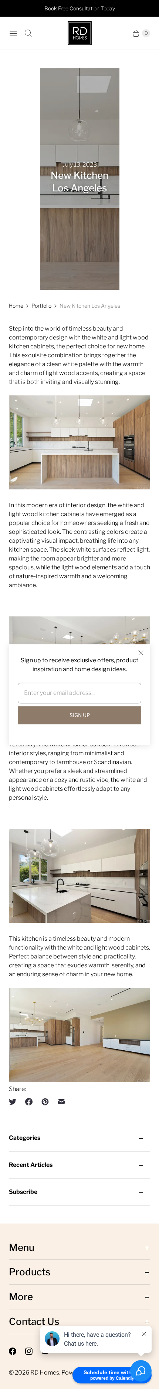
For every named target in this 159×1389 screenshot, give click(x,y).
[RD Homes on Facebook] (17, 1351)
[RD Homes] (80, 33)
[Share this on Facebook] (29, 1102)
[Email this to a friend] (61, 1102)
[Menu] (13, 33)
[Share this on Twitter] (15, 1102)
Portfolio (41, 305)
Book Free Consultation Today (79, 8)
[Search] (28, 33)
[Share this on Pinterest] (45, 1102)
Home (16, 305)
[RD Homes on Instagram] (33, 1351)
